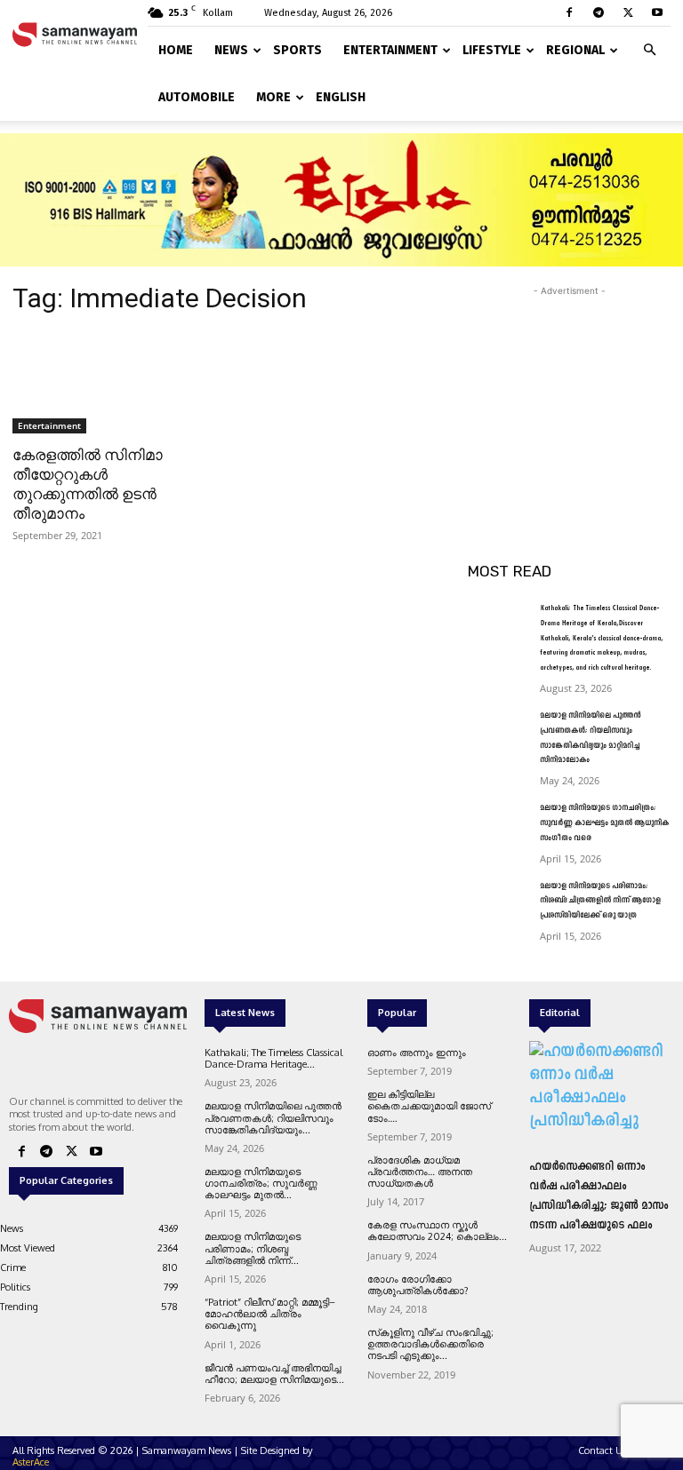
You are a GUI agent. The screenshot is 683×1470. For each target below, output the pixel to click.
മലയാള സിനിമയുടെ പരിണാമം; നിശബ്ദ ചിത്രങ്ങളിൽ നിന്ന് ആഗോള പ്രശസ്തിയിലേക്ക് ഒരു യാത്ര (600, 901)
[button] (649, 46)
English (341, 97)
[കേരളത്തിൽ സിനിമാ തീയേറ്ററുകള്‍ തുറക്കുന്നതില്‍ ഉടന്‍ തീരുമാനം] (113, 382)
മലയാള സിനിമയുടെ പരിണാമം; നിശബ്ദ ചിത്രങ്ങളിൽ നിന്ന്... (253, 1248)
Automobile (196, 97)
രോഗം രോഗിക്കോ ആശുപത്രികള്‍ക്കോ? (418, 1285)
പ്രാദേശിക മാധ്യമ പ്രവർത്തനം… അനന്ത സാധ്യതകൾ (419, 1171)
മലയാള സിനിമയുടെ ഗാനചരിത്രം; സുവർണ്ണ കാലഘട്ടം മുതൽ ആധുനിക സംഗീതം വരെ (604, 823)
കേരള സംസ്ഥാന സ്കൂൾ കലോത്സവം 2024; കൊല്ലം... (437, 1231)
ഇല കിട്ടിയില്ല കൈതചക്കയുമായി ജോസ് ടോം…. (429, 1106)
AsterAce (30, 1462)
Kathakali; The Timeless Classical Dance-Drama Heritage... (273, 1058)
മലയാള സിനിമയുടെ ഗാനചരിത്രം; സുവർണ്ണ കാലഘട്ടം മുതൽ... (261, 1183)
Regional (575, 50)
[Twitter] (628, 12)
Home (175, 50)
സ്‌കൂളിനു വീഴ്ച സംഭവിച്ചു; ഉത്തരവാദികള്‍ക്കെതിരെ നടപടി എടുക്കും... (430, 1344)
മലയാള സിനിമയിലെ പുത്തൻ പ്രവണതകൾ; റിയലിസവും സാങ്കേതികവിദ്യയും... (273, 1117)
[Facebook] (569, 12)
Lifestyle (491, 50)
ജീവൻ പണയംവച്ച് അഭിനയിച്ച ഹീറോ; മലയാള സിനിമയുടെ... (274, 1374)
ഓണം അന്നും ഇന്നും (416, 1052)
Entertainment (390, 50)
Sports (297, 50)
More (273, 97)
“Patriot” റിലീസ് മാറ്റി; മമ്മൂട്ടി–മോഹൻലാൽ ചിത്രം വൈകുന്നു (270, 1313)
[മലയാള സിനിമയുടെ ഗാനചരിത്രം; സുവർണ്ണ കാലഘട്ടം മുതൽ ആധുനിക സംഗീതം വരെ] (498, 822)
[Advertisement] (569, 389)
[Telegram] (598, 12)
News (231, 50)
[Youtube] (657, 12)
